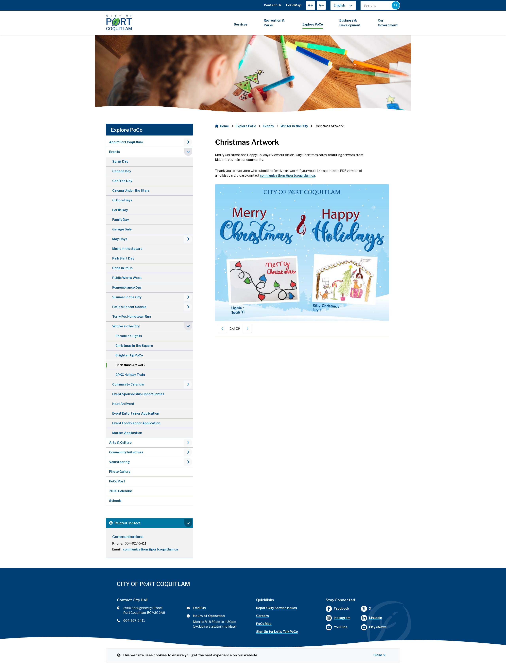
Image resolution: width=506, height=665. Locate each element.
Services (240, 24)
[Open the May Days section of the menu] (188, 239)
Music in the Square (127, 249)
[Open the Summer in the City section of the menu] (188, 297)
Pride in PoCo (122, 268)
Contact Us (272, 5)
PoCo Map (264, 624)
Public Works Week (127, 278)
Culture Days (122, 200)
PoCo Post (117, 481)
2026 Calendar (120, 491)
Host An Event (123, 404)
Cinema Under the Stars (131, 190)
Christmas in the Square (134, 346)
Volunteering (119, 462)
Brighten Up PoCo (129, 355)
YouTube (340, 627)
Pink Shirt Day (123, 258)
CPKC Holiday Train (130, 375)
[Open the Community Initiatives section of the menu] (188, 452)
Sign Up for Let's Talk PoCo (277, 632)
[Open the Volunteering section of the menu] (188, 462)
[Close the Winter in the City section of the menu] (188, 326)
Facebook (341, 608)
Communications (127, 536)
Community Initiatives (126, 452)
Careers (262, 616)
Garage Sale (122, 229)
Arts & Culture (120, 442)
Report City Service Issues (276, 608)
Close (377, 655)
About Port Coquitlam (126, 142)
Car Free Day (122, 181)
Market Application (127, 433)
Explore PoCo (312, 24)
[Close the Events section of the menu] (188, 152)
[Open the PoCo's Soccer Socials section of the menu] (188, 307)
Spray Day (120, 161)
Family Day (120, 220)
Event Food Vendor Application (136, 423)
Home (224, 126)
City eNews (378, 627)
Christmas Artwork (130, 365)
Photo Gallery (119, 472)
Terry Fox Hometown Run (131, 316)
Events (114, 152)
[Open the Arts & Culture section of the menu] (188, 443)
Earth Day (120, 210)
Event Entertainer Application (135, 413)
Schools (115, 501)
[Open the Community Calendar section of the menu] (188, 384)
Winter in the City (126, 326)
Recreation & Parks (274, 23)
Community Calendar (128, 384)
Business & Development (350, 23)
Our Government (388, 23)
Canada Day (121, 171)
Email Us (199, 608)
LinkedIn (375, 618)
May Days (119, 239)
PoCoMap (293, 5)
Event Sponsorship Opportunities (138, 394)
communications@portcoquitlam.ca (150, 549)
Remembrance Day (127, 287)
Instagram (342, 618)
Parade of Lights (128, 336)
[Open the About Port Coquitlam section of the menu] (188, 142)
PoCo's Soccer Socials (129, 307)
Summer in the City (127, 297)
